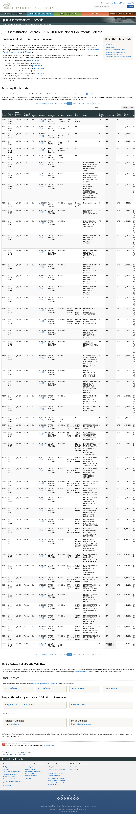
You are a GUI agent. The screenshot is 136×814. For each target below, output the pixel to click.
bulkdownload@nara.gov (81, 672)
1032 (60, 103)
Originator (109, 116)
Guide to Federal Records (55, 773)
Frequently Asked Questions (19, 704)
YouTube (71, 798)
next (94, 103)
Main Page (109, 45)
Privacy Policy (60, 806)
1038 (87, 103)
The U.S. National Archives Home (28, 6)
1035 (74, 103)
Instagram (65, 798)
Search (131, 7)
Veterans (28, 778)
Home (4, 24)
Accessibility (51, 806)
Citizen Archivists (107, 3)
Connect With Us (68, 795)
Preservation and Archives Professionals (33, 772)
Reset (131, 108)
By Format (6, 769)
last (99, 103)
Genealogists (29, 767)
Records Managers (31, 776)
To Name (70, 116)
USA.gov (93, 806)
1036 (78, 103)
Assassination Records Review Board (118, 57)
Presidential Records (9, 776)
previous (43, 103)
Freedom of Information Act (73, 806)
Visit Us (95, 14)
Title (85, 116)
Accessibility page (49, 745)
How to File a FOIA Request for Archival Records (57, 783)
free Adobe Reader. (24, 744)
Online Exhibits (7, 785)
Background (110, 47)
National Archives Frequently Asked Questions (56, 770)
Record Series (119, 115)
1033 (65, 103)
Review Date (126, 115)
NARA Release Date (18, 114)
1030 (51, 103)
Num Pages (101, 115)
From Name (77, 115)
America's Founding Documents (122, 14)
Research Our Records (14, 14)
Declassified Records (54, 776)
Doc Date (42, 116)
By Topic (5, 767)
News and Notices (75, 767)
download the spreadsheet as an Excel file (72, 94)
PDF (40, 121)
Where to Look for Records (56, 778)
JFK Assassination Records (31, 24)
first (37, 103)
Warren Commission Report (115, 50)
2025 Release (11, 688)
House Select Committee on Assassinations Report (116, 53)
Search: (97, 107)
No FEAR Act (86, 806)
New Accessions (75, 769)
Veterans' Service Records (40, 14)
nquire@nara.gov (15, 724)
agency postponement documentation (45, 684)
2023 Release (44, 688)
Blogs (74, 798)
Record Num (10, 115)
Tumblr (68, 798)
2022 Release (77, 688)
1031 (56, 103)
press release (34, 61)
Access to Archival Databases (12, 779)
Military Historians (30, 769)
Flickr (77, 798)
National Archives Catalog (10, 774)
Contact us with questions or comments (13, 754)
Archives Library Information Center (11, 782)
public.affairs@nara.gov (84, 724)
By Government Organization (11, 772)
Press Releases (78, 704)
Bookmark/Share (120, 3)
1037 (83, 103)
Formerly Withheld (27, 115)
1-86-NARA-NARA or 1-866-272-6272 (68, 811)
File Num (61, 116)
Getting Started (52, 767)
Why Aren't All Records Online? (57, 780)
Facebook (58, 798)
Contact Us (130, 3)
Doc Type (51, 116)
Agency (34, 116)
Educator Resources (68, 14)
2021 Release (110, 688)
